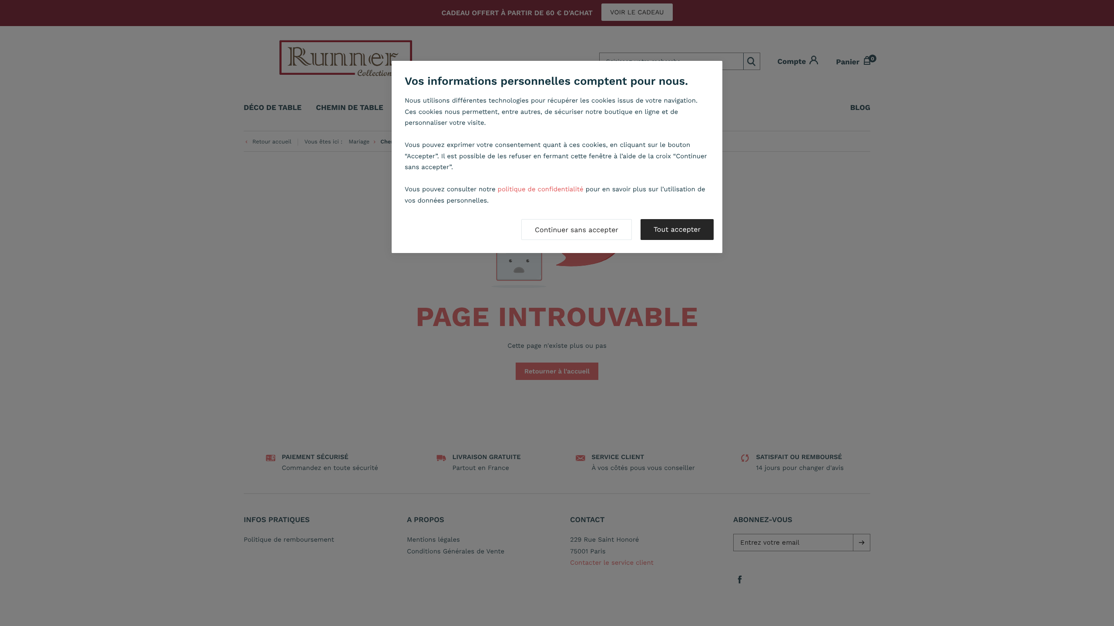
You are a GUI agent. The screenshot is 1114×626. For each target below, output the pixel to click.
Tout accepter (677, 229)
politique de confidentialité (541, 189)
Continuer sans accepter (576, 230)
